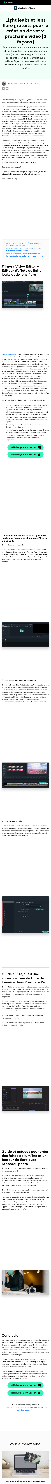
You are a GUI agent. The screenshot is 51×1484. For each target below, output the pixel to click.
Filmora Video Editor (9, 354)
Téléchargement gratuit (23, 447)
